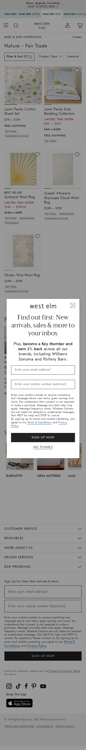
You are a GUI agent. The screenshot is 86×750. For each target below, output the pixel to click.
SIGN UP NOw (43, 437)
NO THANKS (43, 447)
